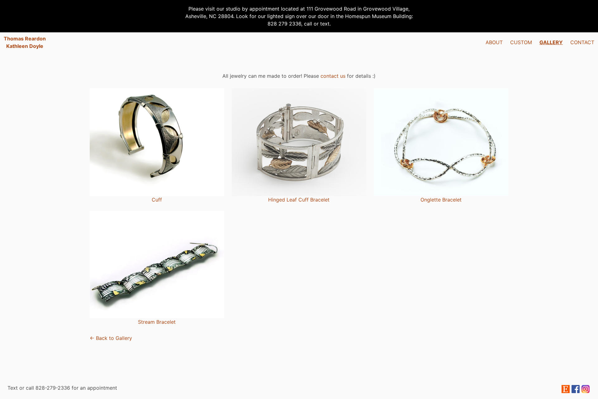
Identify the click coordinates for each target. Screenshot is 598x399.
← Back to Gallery (111, 338)
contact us (332, 76)
